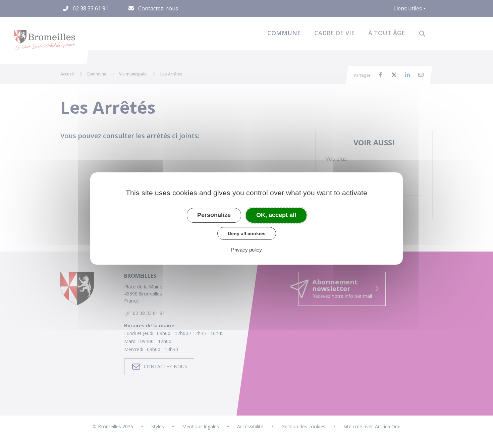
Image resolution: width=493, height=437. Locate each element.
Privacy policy (246, 250)
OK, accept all (276, 215)
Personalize (214, 215)
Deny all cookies (247, 233)
